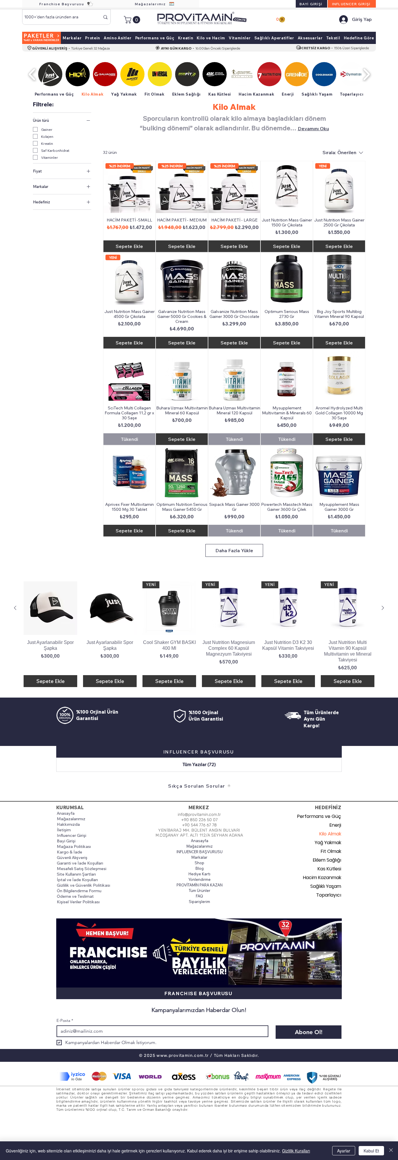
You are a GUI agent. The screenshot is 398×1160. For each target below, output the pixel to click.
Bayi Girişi (66, 841)
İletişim (64, 829)
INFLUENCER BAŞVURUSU (199, 851)
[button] (133, 19)
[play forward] (366, 74)
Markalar (199, 857)
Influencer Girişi (71, 835)
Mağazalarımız (71, 818)
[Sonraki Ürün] (382, 607)
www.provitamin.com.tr (182, 1055)
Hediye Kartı (199, 874)
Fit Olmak (331, 851)
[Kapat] (391, 1150)
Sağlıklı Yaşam (325, 886)
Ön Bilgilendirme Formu (79, 890)
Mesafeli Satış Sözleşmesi (81, 868)
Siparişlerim (199, 901)
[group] (199, 634)
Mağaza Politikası (74, 846)
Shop (199, 862)
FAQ (199, 896)
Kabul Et (371, 1151)
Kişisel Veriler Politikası (78, 901)
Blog (200, 868)
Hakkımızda (68, 824)
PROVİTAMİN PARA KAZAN (199, 885)
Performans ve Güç (320, 816)
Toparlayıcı (328, 895)
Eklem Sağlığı (327, 860)
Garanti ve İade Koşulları (80, 863)
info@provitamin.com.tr (199, 814)
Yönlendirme (199, 879)
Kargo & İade (69, 852)
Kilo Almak (330, 833)
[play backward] (32, 74)
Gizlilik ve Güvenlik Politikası (83, 885)
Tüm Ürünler (199, 890)
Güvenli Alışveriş (72, 857)
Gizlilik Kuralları (296, 1151)
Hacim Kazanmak (322, 877)
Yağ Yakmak (328, 842)
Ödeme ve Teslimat (75, 896)
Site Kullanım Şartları (76, 874)
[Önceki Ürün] (15, 607)
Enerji (335, 825)
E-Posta (65, 1020)
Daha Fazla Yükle (234, 550)
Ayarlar (343, 1151)
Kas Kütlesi (329, 868)
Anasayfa (66, 813)
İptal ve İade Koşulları (77, 879)
